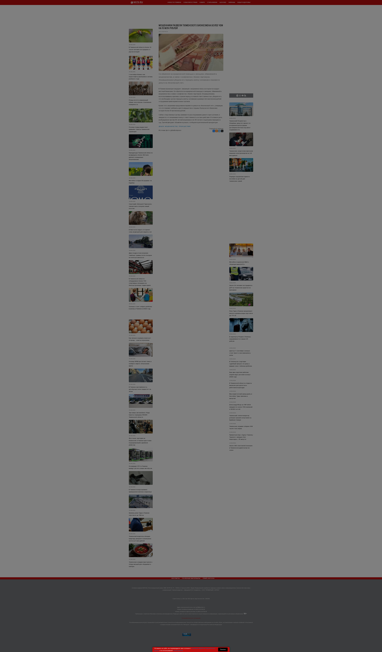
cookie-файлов (178, 650)
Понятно (223, 649)
